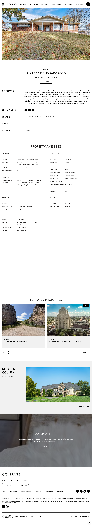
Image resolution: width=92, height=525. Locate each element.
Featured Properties (26, 491)
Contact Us (60, 491)
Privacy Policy (86, 516)
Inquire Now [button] (46, 81)
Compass (30, 498)
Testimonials (49, 491)
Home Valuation (57, 4)
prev (3, 352)
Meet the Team (13, 491)
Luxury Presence (40, 516)
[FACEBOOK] (81, 491)
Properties (23, 4)
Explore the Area (84, 406)
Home (3, 491)
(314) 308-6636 (79, 4)
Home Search (45, 4)
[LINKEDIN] (84, 491)
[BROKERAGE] (88, 491)
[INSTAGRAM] (77, 491)
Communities (34, 4)
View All (84, 352)
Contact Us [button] (46, 446)
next (7, 352)
